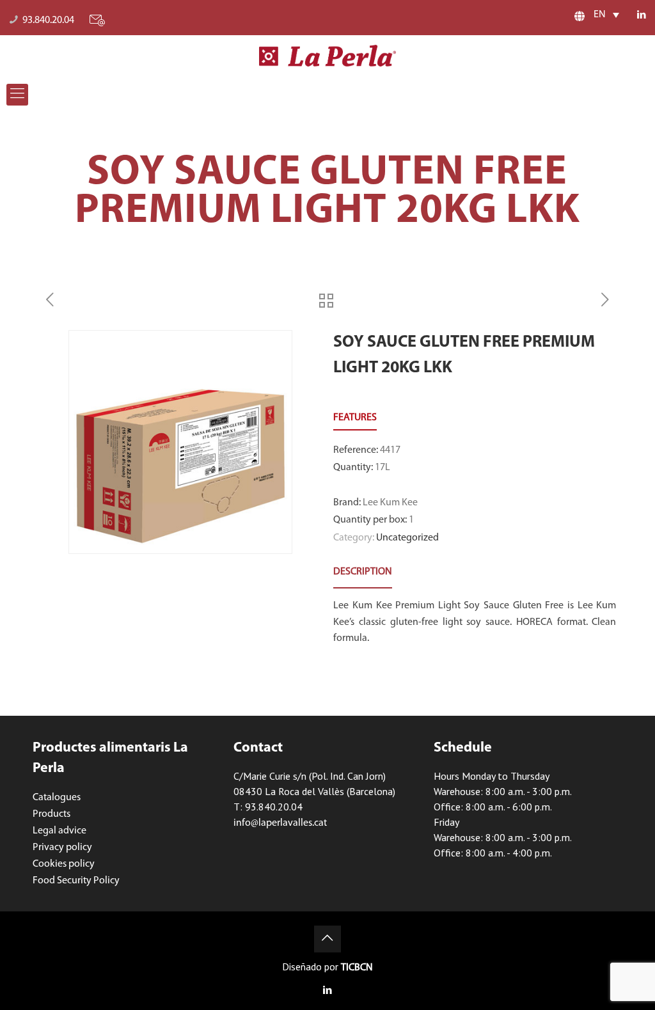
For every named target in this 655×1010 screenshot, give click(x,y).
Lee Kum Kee (390, 503)
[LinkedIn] (642, 15)
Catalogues (57, 798)
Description (362, 572)
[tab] (362, 572)
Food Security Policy (76, 881)
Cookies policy (64, 864)
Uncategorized (407, 538)
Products (51, 814)
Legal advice (59, 831)
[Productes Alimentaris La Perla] (328, 55)
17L (382, 467)
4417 (390, 450)
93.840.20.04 (48, 20)
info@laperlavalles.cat (280, 823)
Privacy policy (62, 847)
